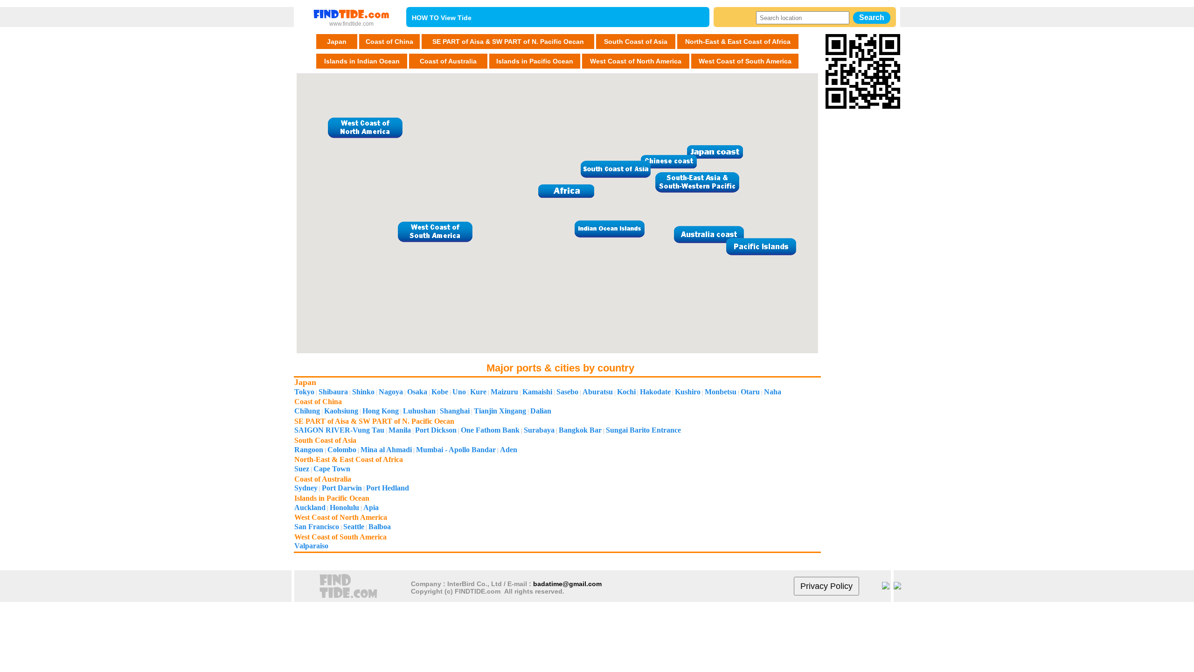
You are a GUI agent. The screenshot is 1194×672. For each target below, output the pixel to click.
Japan (337, 41)
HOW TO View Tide (442, 17)
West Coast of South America (745, 61)
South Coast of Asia (635, 41)
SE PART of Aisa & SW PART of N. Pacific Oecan (508, 41)
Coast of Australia (448, 61)
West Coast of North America (635, 61)
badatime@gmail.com (567, 584)
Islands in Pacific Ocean (534, 61)
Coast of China (389, 41)
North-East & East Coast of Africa (738, 41)
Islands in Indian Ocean (362, 61)
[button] (715, 151)
